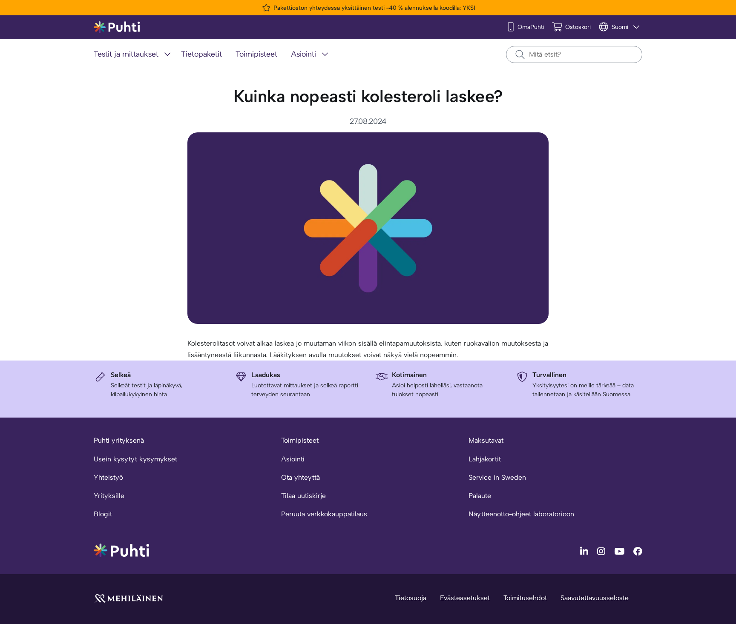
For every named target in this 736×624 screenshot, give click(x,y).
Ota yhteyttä (300, 477)
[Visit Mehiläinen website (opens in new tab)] (128, 598)
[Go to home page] (121, 550)
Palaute (480, 496)
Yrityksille (109, 496)
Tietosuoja (410, 598)
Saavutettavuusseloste (595, 598)
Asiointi (293, 459)
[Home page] (117, 27)
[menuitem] (134, 55)
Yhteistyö (108, 477)
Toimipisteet (300, 440)
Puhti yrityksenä (119, 440)
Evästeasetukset (465, 598)
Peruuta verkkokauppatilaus (324, 514)
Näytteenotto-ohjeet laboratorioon (521, 514)
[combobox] (574, 54)
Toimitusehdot (525, 598)
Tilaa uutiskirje (303, 496)
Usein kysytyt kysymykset (135, 459)
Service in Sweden (497, 477)
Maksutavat (486, 440)
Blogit (103, 514)
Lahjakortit (485, 459)
